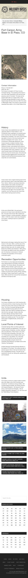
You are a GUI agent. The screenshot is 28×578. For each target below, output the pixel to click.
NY (3, 520)
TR (11, 547)
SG (3, 547)
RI (7, 523)
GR (11, 540)
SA (24, 544)
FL (16, 511)
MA (12, 515)
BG (11, 537)
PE (7, 544)
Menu (15, 2)
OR (24, 520)
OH (16, 520)
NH (16, 518)
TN (20, 523)
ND (12, 520)
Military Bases (14, 10)
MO (24, 515)
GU (16, 540)
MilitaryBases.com (22, 571)
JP (7, 542)
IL (7, 513)
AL (3, 508)
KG (11, 542)
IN (11, 513)
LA (24, 513)
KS (16, 513)
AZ (11, 508)
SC (12, 523)
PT (11, 544)
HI (24, 511)
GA (20, 511)
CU (20, 537)
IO (19, 540)
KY (20, 513)
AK (7, 508)
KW (24, 542)
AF (3, 537)
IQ (24, 540)
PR (16, 544)
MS (20, 515)
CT (3, 511)
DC (12, 511)
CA (20, 508)
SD (16, 523)
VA (7, 525)
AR (16, 508)
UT (3, 525)
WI (16, 525)
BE (7, 537)
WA (12, 525)
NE (7, 518)
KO (15, 542)
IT (3, 542)
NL (3, 544)
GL (7, 540)
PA (3, 523)
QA (20, 544)
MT (3, 518)
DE (7, 511)
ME (3, 515)
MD (7, 515)
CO (24, 508)
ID (3, 513)
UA (15, 547)
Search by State (7, 504)
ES (7, 547)
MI (15, 515)
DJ (3, 540)
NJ (20, 518)
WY (24, 525)
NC (7, 520)
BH (16, 537)
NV (12, 518)
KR (20, 542)
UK (20, 547)
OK (20, 520)
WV (20, 525)
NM (24, 518)
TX (24, 523)
